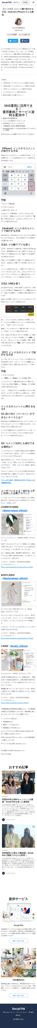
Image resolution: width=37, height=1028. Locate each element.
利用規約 (31, 1012)
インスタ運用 (12, 34)
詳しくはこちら (18, 941)
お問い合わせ (6, 1012)
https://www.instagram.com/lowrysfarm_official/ (17, 567)
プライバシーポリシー (22, 1012)
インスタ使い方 (24, 34)
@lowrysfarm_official (15, 510)
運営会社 (18, 1015)
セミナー (13, 1012)
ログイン (17, 2)
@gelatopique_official (15, 578)
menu (33, 2)
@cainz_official (19, 646)
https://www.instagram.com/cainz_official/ (15, 703)
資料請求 (25, 2)
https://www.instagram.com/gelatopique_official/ (17, 638)
